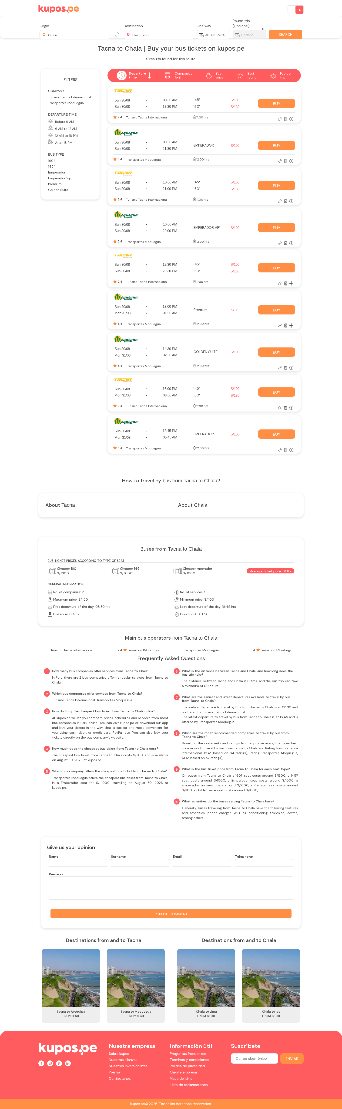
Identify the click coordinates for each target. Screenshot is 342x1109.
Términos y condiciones (189, 1059)
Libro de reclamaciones (189, 1085)
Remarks (56, 874)
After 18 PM (63, 143)
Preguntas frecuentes (188, 1053)
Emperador (56, 172)
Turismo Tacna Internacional (69, 97)
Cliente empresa (183, 1072)
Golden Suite (58, 190)
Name (53, 856)
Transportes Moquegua (66, 103)
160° (51, 161)
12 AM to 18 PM (66, 136)
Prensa (114, 1072)
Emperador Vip (59, 178)
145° (51, 166)
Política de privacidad (187, 1066)
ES (291, 10)
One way (204, 26)
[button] (75, 34)
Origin (44, 26)
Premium (55, 184)
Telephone (244, 856)
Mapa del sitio (181, 1078)
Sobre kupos (119, 1053)
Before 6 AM (64, 122)
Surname (118, 856)
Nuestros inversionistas (128, 1066)
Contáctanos (120, 1078)
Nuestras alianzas (123, 1059)
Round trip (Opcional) (241, 23)
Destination (133, 26)
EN (299, 10)
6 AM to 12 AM (66, 129)
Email (177, 856)
